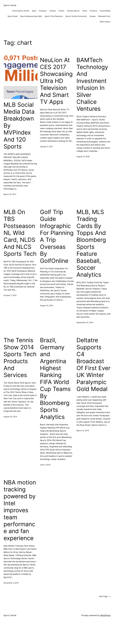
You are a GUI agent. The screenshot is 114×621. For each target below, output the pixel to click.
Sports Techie (10, 5)
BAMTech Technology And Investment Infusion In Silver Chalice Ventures (92, 84)
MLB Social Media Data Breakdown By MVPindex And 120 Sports (19, 125)
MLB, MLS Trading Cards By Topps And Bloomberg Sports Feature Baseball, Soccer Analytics (91, 243)
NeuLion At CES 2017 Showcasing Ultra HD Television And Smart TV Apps (56, 81)
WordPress (105, 615)
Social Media (105, 11)
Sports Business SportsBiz (31, 16)
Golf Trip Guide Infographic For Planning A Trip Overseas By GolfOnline (57, 236)
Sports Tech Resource (54, 16)
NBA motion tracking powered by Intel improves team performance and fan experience (20, 510)
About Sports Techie (20, 11)
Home (84, 11)
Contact (52, 11)
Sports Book (13, 16)
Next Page (104, 596)
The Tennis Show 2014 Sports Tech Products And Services (20, 357)
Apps (34, 11)
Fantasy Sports (73, 11)
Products (93, 11)
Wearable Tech (104, 16)
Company (43, 11)
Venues (93, 16)
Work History (105, 22)
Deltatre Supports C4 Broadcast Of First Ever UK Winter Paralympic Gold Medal (93, 364)
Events (61, 11)
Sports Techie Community (76, 16)
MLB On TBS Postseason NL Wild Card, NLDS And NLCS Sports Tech (20, 233)
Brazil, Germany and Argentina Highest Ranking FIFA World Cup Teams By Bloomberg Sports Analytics (55, 378)
